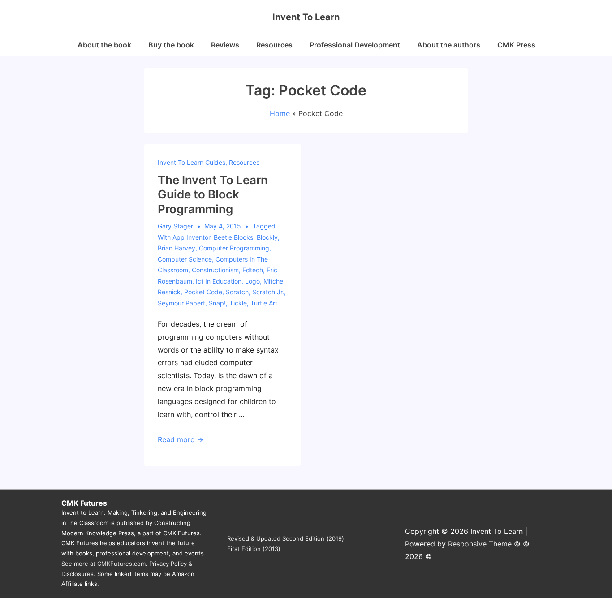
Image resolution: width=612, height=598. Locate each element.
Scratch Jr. (268, 292)
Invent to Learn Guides (191, 162)
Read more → (180, 439)
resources (244, 162)
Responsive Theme (480, 543)
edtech (252, 270)
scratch (237, 292)
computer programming (234, 248)
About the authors (448, 44)
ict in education (218, 281)
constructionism (215, 270)
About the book (104, 44)
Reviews (225, 44)
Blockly (267, 237)
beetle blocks (233, 237)
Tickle (238, 303)
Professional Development (355, 44)
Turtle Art (263, 303)
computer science (185, 259)
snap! (217, 303)
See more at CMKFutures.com (103, 563)
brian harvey (176, 248)
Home (280, 113)
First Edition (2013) (253, 548)
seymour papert (181, 303)
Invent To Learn (306, 17)
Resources (274, 44)
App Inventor (191, 237)
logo (252, 281)
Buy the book (171, 44)
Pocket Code (203, 292)
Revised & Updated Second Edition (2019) (285, 538)
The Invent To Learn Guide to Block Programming (213, 194)
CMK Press (516, 44)
